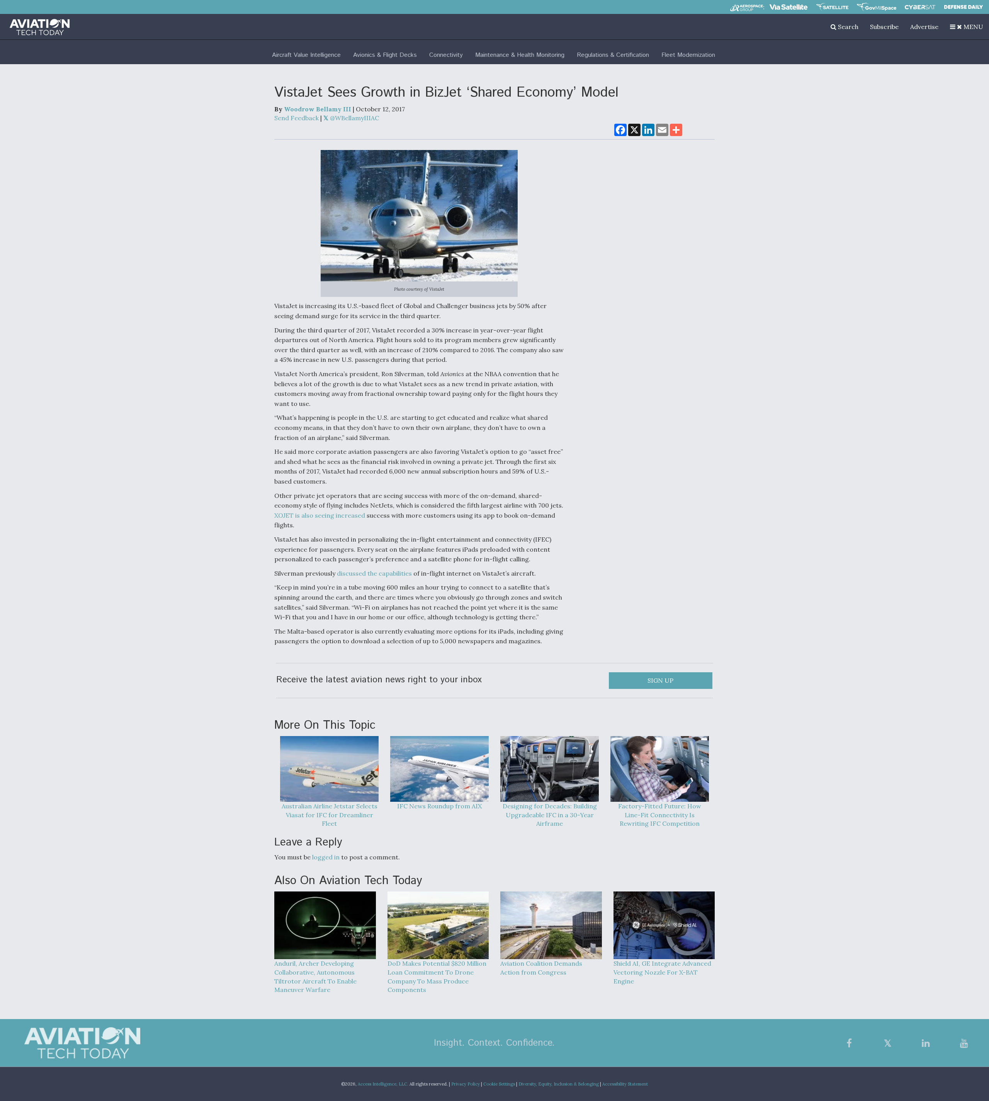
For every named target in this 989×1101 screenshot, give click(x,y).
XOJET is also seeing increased (319, 515)
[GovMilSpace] (876, 7)
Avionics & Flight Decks (385, 55)
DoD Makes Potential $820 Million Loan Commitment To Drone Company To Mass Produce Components (436, 977)
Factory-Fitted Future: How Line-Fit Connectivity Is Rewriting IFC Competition (659, 815)
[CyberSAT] (920, 7)
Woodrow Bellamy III (317, 109)
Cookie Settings (499, 1084)
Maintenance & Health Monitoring (519, 55)
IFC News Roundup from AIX (439, 806)
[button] (966, 26)
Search (847, 27)
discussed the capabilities (374, 573)
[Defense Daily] (963, 7)
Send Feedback (296, 118)
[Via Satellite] (788, 7)
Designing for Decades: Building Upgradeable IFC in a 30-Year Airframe (550, 815)
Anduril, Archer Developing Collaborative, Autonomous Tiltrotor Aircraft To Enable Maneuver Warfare (315, 977)
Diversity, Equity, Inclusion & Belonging (558, 1084)
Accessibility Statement (625, 1084)
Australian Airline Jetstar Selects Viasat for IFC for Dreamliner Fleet (329, 815)
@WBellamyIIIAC (353, 118)
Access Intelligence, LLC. (383, 1084)
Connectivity (446, 55)
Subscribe (884, 27)
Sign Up (660, 680)
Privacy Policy (465, 1084)
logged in (326, 857)
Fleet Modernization (688, 55)
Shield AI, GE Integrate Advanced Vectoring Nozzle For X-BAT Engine (662, 972)
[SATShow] (832, 7)
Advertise (924, 27)
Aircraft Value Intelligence (306, 55)
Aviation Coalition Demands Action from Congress (541, 968)
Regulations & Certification (613, 55)
